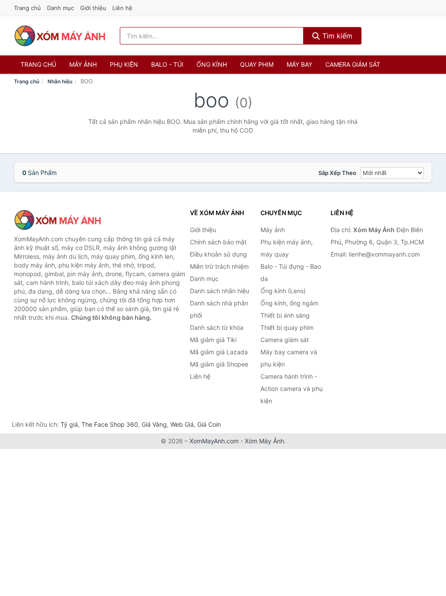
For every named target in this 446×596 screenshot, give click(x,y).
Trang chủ (27, 7)
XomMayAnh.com (214, 441)
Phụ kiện (124, 64)
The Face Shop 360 (109, 424)
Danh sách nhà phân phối (219, 309)
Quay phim (257, 64)
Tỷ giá (69, 424)
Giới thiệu (93, 7)
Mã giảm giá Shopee (219, 364)
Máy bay (299, 64)
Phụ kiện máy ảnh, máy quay (286, 248)
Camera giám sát (352, 64)
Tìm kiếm (336, 35)
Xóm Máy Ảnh (264, 441)
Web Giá (182, 424)
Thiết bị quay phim (287, 327)
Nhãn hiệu (59, 81)
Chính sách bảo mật (218, 242)
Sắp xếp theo (337, 172)
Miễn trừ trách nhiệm (219, 266)
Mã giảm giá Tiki (213, 339)
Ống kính (211, 64)
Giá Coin (209, 424)
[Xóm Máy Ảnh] (57, 219)
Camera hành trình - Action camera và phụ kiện (291, 388)
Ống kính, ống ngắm (289, 303)
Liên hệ (122, 7)
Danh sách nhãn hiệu (219, 291)
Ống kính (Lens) (283, 291)
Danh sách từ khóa (216, 327)
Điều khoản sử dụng (218, 254)
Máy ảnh (83, 64)
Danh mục (60, 7)
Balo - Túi (167, 64)
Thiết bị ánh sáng (285, 315)
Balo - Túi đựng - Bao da (290, 272)
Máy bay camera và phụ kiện (288, 358)
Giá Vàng (154, 424)
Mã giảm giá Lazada (219, 352)
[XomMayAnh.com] (59, 36)
